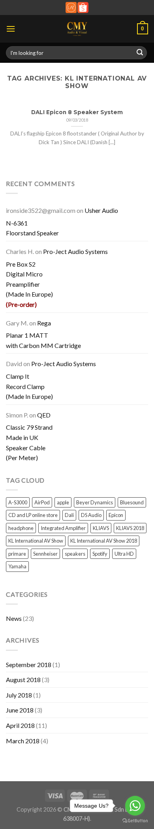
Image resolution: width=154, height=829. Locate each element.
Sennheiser (45, 554)
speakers (75, 554)
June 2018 (20, 710)
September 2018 (28, 664)
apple (63, 502)
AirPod (42, 502)
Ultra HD (124, 554)
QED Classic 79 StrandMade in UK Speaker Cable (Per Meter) (29, 436)
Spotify (99, 554)
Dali (69, 515)
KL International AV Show (35, 541)
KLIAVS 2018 (130, 528)
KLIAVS (101, 528)
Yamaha (17, 566)
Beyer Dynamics (94, 502)
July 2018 (19, 695)
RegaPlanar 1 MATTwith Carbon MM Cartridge (43, 334)
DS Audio (91, 515)
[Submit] (139, 53)
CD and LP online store (33, 515)
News (14, 618)
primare (17, 554)
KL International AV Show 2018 (103, 541)
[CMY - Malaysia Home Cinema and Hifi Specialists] (77, 29)
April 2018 (20, 725)
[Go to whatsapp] (135, 806)
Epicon (116, 515)
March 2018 (22, 740)
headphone (21, 528)
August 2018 (23, 679)
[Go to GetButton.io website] (135, 820)
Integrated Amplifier (63, 528)
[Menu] (10, 28)
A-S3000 (17, 502)
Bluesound (132, 502)
